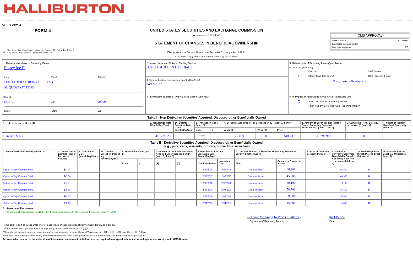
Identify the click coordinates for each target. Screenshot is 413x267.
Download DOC (390, 11)
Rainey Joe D (14, 68)
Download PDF (396, 11)
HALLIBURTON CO (164, 67)
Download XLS (402, 11)
